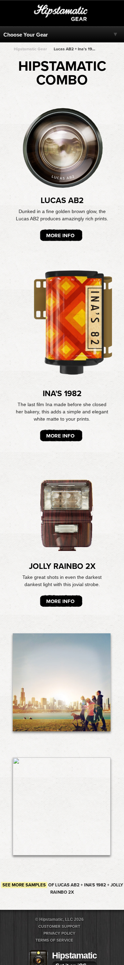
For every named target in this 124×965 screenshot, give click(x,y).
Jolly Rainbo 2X (62, 566)
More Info (60, 235)
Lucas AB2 (62, 200)
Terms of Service (54, 940)
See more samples (24, 885)
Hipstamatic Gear (30, 49)
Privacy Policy (59, 933)
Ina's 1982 (62, 394)
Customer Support (59, 926)
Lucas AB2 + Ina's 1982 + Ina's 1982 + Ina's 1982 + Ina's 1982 (75, 49)
